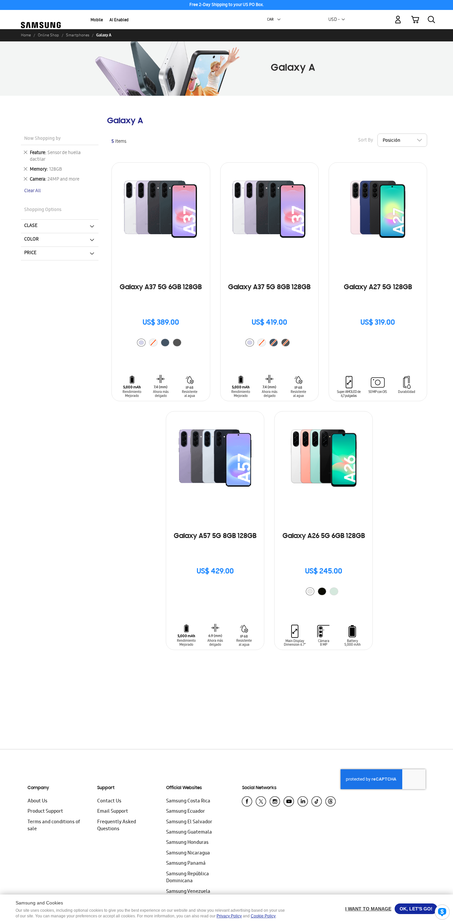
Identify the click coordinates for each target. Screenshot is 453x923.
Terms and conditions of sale (54, 825)
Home (26, 35)
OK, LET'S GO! (416, 908)
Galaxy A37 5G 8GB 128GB (269, 287)
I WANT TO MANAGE (368, 908)
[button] (279, 19)
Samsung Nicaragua (188, 853)
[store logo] (41, 16)
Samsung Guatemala (189, 833)
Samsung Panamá (186, 864)
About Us (37, 801)
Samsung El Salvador (189, 822)
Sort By (365, 140)
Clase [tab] (30, 226)
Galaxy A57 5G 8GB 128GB (215, 536)
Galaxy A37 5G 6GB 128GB (161, 287)
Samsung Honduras (187, 843)
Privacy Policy (229, 916)
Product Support (45, 812)
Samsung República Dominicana (187, 877)
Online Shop (48, 35)
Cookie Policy (263, 916)
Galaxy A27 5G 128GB (378, 287)
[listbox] (161, 343)
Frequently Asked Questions (116, 825)
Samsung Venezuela (188, 892)
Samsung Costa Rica (188, 801)
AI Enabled (119, 20)
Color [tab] (31, 239)
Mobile (97, 20)
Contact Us (109, 801)
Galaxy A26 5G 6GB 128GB (324, 536)
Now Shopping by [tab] (42, 139)
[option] (141, 343)
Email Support (112, 812)
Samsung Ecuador (185, 812)
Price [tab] (30, 253)
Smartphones (77, 35)
